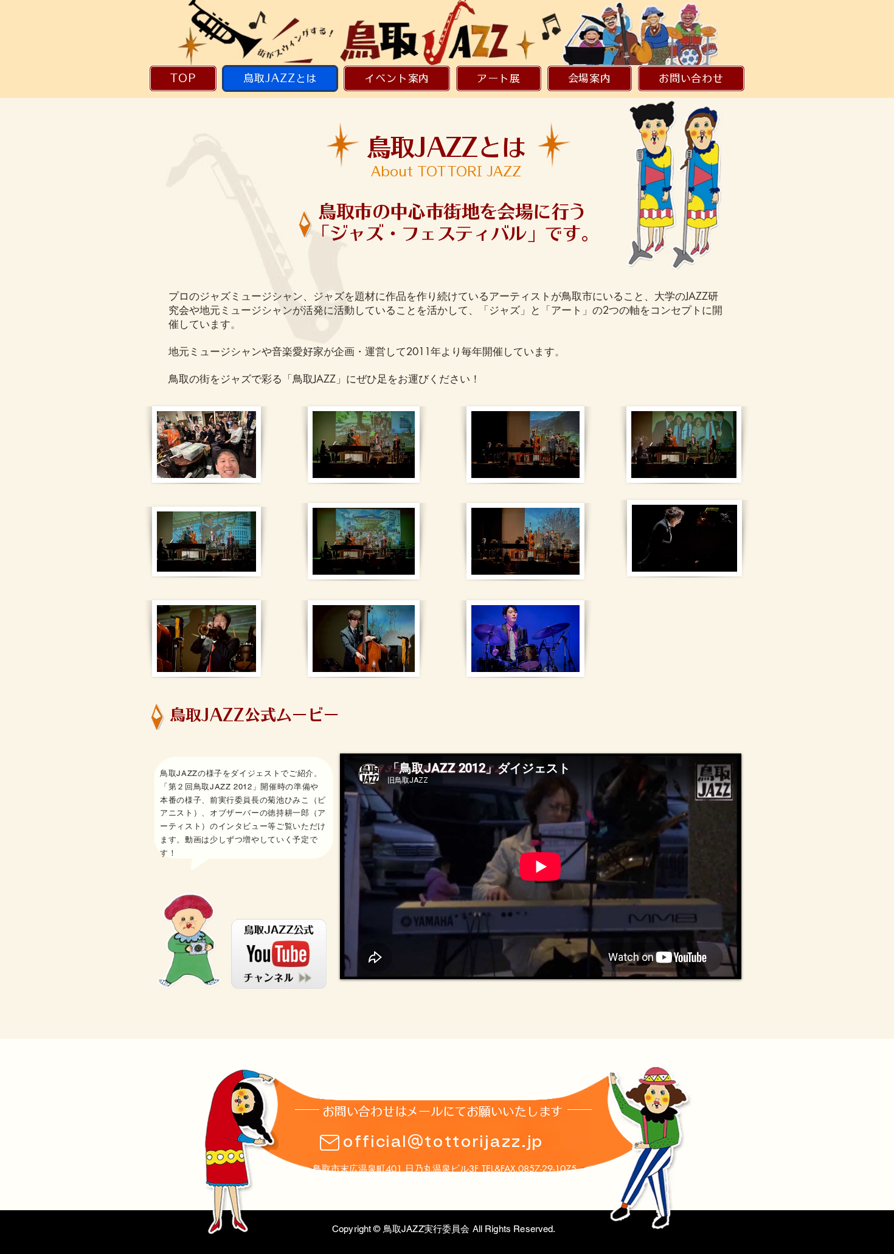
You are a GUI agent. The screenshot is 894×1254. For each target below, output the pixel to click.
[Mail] (329, 1143)
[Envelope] (279, 954)
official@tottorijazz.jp (443, 1142)
